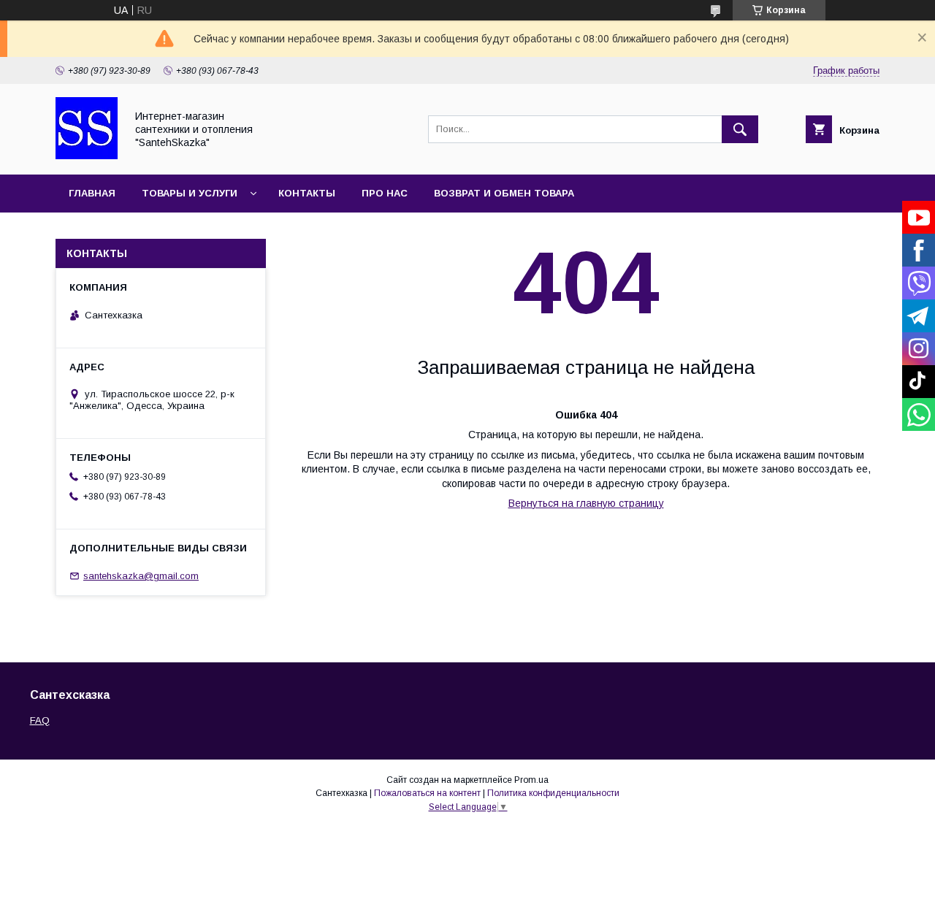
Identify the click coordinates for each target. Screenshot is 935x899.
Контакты (306, 193)
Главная (92, 193)
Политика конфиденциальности (553, 793)
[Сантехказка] (87, 155)
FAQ (40, 720)
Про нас (385, 193)
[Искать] (740, 129)
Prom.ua (531, 780)
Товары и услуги (189, 193)
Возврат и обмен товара (504, 193)
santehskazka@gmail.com (141, 575)
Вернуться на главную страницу (586, 503)
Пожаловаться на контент (427, 793)
